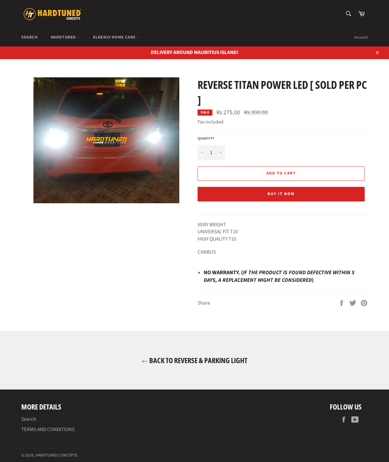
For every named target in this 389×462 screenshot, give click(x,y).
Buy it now (281, 194)
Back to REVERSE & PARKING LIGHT (197, 360)
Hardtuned (64, 37)
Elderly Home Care (115, 37)
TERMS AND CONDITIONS (47, 429)
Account (361, 37)
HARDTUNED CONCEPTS (56, 455)
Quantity (206, 138)
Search (29, 37)
